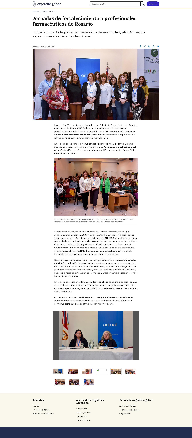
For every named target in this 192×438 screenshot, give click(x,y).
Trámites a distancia (41, 410)
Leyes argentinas (83, 412)
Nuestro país (81, 409)
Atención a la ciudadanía (43, 414)
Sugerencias (124, 414)
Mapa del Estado (83, 420)
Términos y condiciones (129, 410)
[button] (59, 335)
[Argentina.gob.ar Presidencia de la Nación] (47, 4)
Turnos (36, 406)
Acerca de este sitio (127, 406)
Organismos (81, 416)
